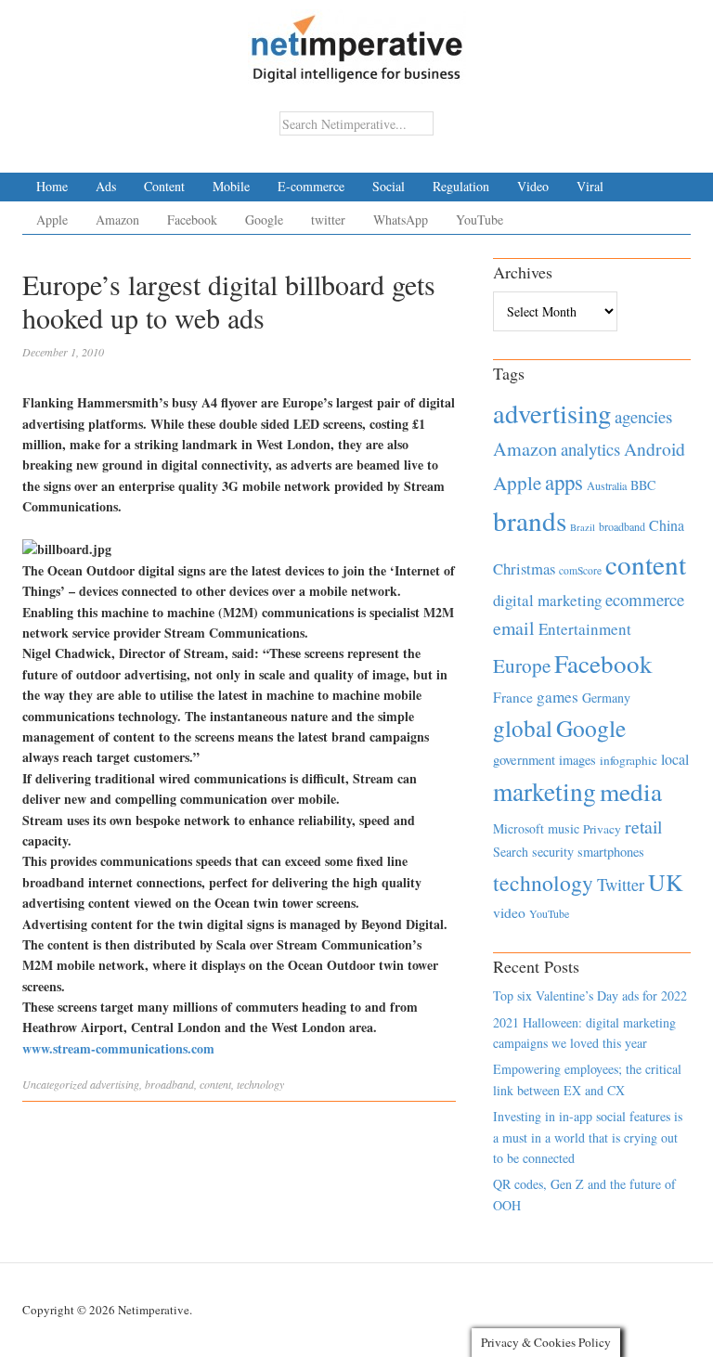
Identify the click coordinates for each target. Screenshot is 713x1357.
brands (529, 520)
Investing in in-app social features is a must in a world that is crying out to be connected (587, 1137)
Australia (607, 485)
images (577, 760)
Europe (522, 665)
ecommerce (644, 599)
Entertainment (584, 629)
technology (260, 1084)
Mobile (231, 186)
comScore (580, 570)
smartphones (610, 851)
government (524, 760)
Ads (106, 186)
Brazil (582, 527)
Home (52, 186)
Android (654, 448)
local (675, 759)
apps (564, 482)
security (553, 851)
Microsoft (518, 828)
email (514, 627)
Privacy (602, 829)
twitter (328, 219)
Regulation (461, 186)
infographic (628, 760)
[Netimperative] (357, 42)
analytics (590, 448)
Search (510, 851)
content (215, 1084)
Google (264, 219)
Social (388, 186)
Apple (52, 219)
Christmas (524, 568)
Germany (606, 697)
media (631, 791)
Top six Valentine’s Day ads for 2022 (590, 995)
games (557, 696)
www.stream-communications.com (118, 1048)
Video (533, 186)
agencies (643, 416)
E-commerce (311, 186)
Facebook (192, 219)
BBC (642, 485)
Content (164, 186)
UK (665, 882)
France (513, 697)
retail (643, 826)
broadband (169, 1084)
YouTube (479, 219)
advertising (114, 1084)
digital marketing (547, 600)
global (522, 727)
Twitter (620, 884)
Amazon (117, 219)
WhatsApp (400, 219)
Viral (590, 186)
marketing (544, 791)
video (509, 912)
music (563, 828)
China (666, 525)
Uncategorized (54, 1084)
